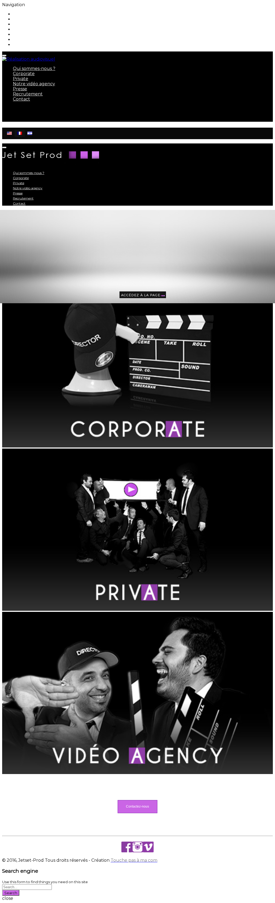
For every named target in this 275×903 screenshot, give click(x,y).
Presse (20, 34)
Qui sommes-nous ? (34, 14)
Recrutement (28, 39)
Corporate (24, 19)
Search (10, 893)
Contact (21, 44)
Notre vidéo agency (34, 29)
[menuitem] (9, 133)
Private (20, 24)
